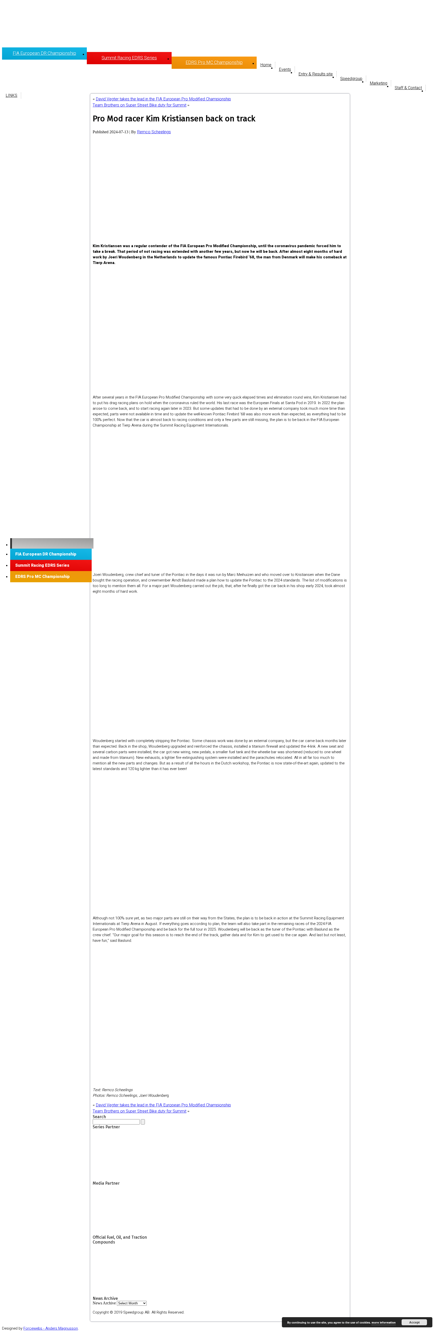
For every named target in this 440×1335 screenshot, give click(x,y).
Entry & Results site (315, 74)
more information (384, 1322)
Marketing (378, 83)
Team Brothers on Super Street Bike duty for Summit (139, 105)
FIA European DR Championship (44, 53)
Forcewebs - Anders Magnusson (50, 1328)
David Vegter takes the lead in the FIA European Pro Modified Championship (163, 99)
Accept (414, 1322)
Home (265, 65)
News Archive (104, 1303)
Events (285, 70)
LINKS (11, 95)
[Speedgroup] (51, 543)
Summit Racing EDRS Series (129, 58)
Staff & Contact (408, 88)
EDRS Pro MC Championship (214, 62)
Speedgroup (351, 79)
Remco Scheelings (154, 132)
